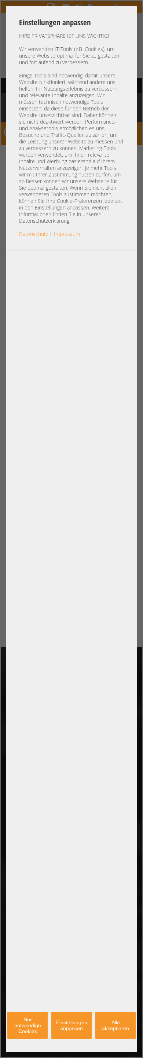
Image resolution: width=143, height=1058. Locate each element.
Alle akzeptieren (115, 1025)
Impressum (67, 233)
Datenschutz (33, 233)
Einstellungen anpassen (71, 1025)
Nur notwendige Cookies (27, 1025)
